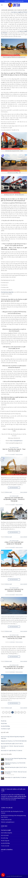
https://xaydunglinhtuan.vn (16, 440)
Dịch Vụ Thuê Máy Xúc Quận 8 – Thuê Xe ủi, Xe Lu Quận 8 (14, 450)
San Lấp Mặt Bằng (5, 726)
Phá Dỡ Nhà (4, 723)
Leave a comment (23, 492)
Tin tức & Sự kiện (5, 845)
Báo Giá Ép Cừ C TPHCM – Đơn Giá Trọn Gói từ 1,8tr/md (12, 746)
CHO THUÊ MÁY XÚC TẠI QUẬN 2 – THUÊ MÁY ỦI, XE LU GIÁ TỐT (14, 667)
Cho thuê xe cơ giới (14, 447)
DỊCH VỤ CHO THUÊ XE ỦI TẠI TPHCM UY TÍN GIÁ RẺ (14, 590)
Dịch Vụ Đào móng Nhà (6, 832)
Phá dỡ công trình (5, 840)
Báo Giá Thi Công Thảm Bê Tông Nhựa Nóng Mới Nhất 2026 (12, 737)
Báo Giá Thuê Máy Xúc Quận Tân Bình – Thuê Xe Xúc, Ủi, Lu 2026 (14, 637)
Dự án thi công (4, 838)
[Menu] (2, 5)
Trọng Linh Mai (19, 454)
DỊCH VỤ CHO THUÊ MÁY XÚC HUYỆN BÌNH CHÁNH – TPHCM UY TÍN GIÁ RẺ (14, 499)
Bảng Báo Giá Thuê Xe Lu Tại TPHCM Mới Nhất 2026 (14, 741)
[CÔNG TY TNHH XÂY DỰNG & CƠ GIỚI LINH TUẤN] (14, 5)
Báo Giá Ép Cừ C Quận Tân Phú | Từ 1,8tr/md (11, 750)
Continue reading (14, 487)
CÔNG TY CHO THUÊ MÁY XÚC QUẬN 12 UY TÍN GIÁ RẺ (14, 543)
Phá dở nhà (3, 721)
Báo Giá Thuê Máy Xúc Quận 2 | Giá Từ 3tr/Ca (12, 743)
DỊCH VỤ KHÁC (5, 835)
